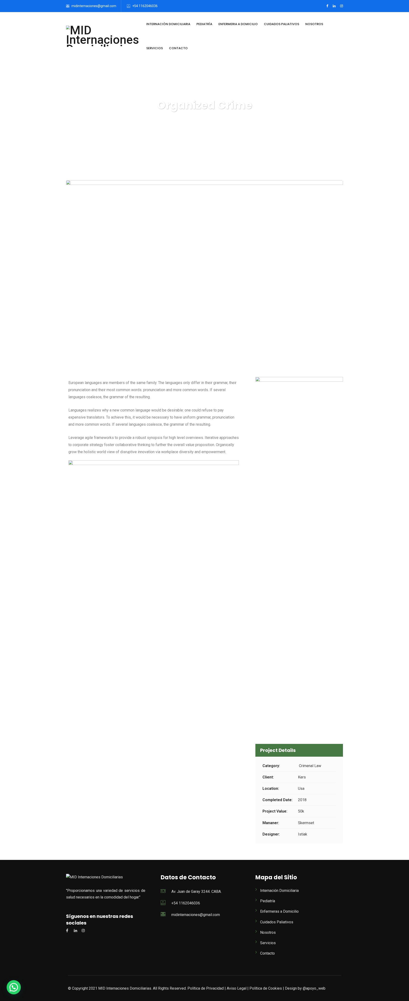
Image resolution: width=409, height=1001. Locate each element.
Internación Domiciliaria (168, 24)
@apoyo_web (313, 988)
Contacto (178, 48)
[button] (14, 987)
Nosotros (314, 24)
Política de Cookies (265, 988)
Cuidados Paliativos (281, 24)
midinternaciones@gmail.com (93, 6)
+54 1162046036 (145, 6)
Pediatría (204, 24)
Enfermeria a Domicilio (238, 24)
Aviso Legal (236, 988)
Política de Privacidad (205, 988)
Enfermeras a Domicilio (279, 911)
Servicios (154, 48)
